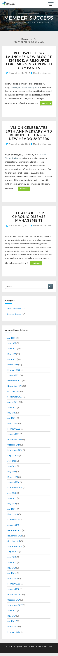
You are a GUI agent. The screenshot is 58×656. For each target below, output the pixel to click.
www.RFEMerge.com (31, 87)
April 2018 (12, 573)
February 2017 (13, 632)
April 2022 (12, 359)
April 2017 (12, 621)
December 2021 (14, 380)
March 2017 (12, 626)
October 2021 (13, 391)
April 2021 (12, 418)
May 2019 (11, 503)
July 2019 (11, 493)
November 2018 (14, 535)
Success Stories (14, 314)
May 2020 (11, 471)
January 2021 (13, 434)
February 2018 (13, 583)
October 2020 (13, 444)
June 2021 (12, 407)
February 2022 (13, 370)
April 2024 (12, 338)
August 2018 (13, 551)
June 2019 (12, 498)
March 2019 (12, 514)
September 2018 (14, 546)
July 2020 (11, 460)
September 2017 (14, 605)
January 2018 (13, 589)
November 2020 (14, 439)
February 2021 (13, 428)
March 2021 (12, 423)
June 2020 (12, 466)
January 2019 (13, 525)
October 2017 (13, 599)
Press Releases (14, 308)
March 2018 (12, 578)
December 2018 (14, 530)
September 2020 (14, 450)
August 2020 (13, 455)
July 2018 (11, 557)
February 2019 (13, 519)
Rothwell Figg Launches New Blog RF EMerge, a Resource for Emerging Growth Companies (29, 60)
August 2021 (13, 402)
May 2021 (11, 412)
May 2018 (11, 567)
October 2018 (13, 541)
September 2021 (14, 396)
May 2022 (11, 354)
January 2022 (13, 375)
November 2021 (14, 386)
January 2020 (13, 482)
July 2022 (11, 343)
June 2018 (12, 562)
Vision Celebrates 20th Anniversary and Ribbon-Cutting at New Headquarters (29, 133)
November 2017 (14, 594)
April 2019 (12, 509)
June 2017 (12, 610)
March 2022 (12, 364)
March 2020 (12, 477)
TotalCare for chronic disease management (29, 216)
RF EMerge (15, 87)
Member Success (42, 73)
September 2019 (14, 487)
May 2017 (11, 615)
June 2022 (12, 348)
